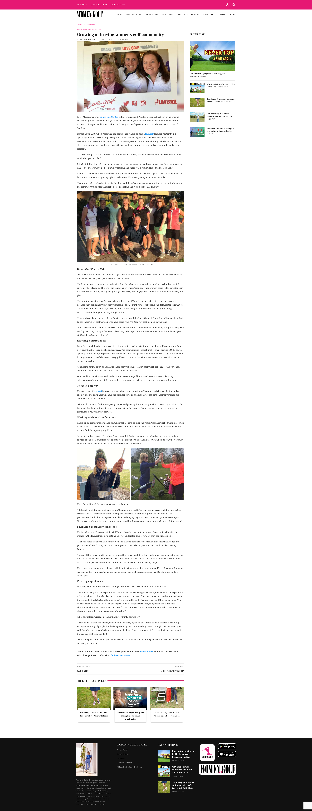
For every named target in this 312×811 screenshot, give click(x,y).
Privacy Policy (122, 750)
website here (146, 651)
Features (91, 24)
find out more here (120, 655)
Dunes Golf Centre (109, 117)
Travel (221, 14)
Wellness (183, 14)
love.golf (149, 134)
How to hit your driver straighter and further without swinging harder (220, 131)
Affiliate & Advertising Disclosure (129, 767)
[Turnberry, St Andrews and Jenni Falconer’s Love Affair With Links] (94, 698)
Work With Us (118, 5)
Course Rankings (99, 5)
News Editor (91, 39)
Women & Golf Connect (133, 744)
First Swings (168, 14)
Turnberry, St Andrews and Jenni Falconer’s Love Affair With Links (221, 100)
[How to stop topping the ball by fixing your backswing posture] (212, 56)
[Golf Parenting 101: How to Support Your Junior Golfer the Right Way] (197, 117)
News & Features (134, 14)
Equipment (208, 14)
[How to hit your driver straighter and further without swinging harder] (197, 132)
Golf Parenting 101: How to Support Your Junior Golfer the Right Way (220, 116)
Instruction (152, 14)
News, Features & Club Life (89, 29)
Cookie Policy (122, 754)
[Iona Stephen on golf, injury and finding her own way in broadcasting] (130, 698)
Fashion (195, 14)
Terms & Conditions (124, 763)
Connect (81, 5)
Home (119, 14)
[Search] (234, 5)
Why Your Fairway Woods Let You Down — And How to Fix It (221, 85)
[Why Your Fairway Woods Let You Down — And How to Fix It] (197, 88)
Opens (232, 14)
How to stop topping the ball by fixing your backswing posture (207, 74)
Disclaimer (121, 758)
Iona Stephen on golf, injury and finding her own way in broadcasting (130, 715)
